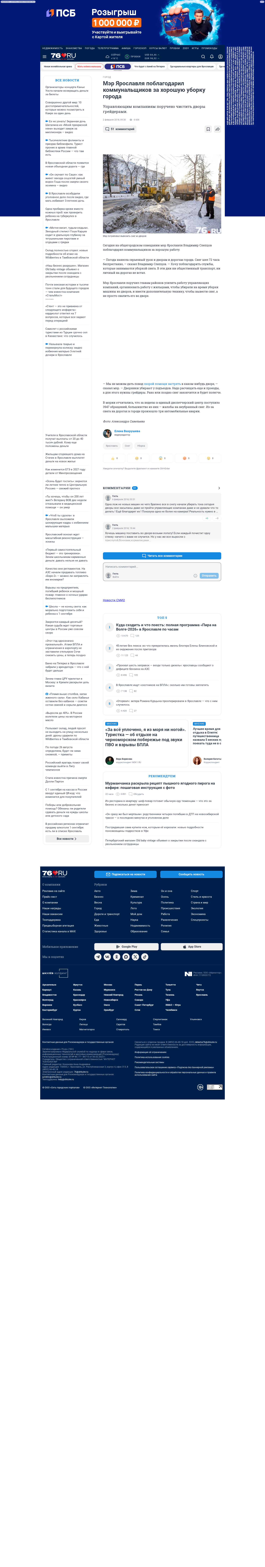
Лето (134, 908)
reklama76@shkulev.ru (206, 1042)
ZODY (186, 48)
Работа (165, 914)
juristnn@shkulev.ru (51, 1077)
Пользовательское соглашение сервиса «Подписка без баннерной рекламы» (174, 1067)
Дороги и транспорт (107, 914)
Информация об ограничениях (150, 1052)
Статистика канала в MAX (59, 931)
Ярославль (112, 445)
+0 (207, 518)
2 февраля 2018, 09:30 (114, 119)
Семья (165, 931)
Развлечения (169, 919)
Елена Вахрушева (127, 431)
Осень (165, 896)
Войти (116, 577)
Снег (127, 445)
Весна (98, 902)
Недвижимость (52, 48)
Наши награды (51, 908)
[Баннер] (117, 66)
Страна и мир (199, 902)
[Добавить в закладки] (208, 129)
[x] (135, 956)
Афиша (126, 48)
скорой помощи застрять (162, 384)
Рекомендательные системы (149, 1062)
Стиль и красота (201, 896)
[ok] (116, 956)
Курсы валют (158, 48)
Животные (101, 925)
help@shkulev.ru (66, 1079)
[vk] (107, 956)
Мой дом (136, 914)
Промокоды (209, 48)
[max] (126, 956)
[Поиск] (203, 57)
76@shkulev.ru (81, 1072)
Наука (134, 919)
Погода (90, 48)
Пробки (175, 48)
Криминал (137, 896)
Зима (134, 891)
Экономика (198, 914)
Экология (197, 908)
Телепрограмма (108, 48)
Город (98, 908)
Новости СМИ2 (114, 600)
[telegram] (97, 956)
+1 (207, 547)
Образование (139, 931)
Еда (96, 919)
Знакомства (74, 48)
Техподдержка (51, 919)
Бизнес (98, 896)
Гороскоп (140, 48)
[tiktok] (144, 956)
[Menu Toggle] (44, 57)
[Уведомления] (211, 57)
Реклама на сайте (53, 891)
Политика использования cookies (152, 1057)
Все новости (67, 80)
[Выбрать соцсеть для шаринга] (217, 129)
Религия (166, 925)
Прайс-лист (49, 896)
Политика (167, 902)
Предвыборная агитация (58, 925)
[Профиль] (220, 57)
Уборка (141, 445)
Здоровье (100, 931)
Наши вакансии (52, 914)
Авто (97, 891)
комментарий (122, 129)
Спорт (194, 891)
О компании (50, 902)
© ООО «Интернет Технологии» (100, 1087)
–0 (216, 518)
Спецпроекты (199, 919)
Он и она (166, 891)
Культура (136, 902)
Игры (195, 48)
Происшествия (170, 908)
